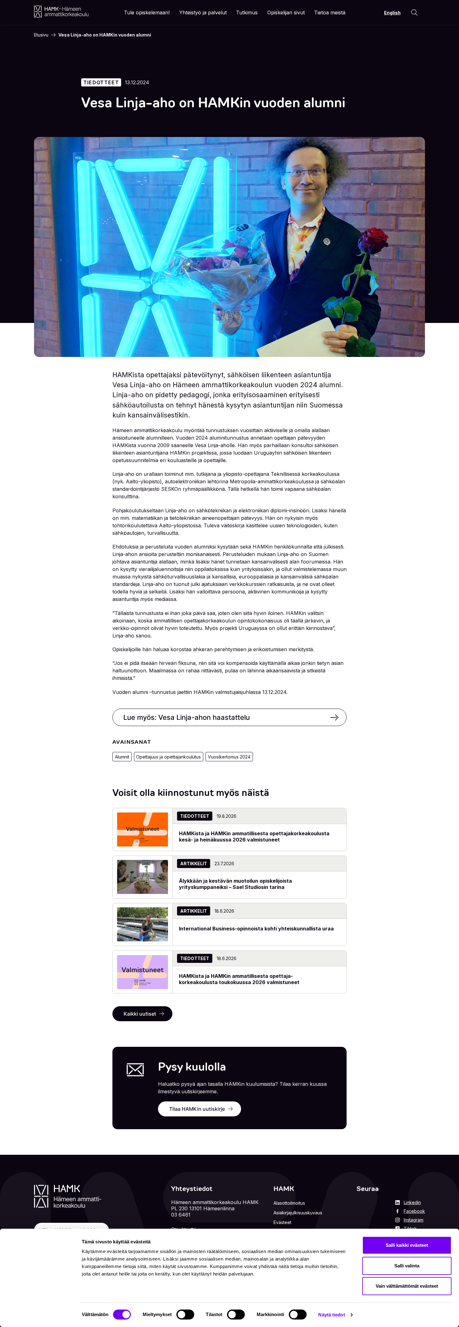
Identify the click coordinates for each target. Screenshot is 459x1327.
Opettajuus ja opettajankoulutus (168, 756)
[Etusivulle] (61, 11)
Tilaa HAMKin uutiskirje (197, 1109)
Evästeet (282, 1222)
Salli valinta (406, 1265)
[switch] (185, 1315)
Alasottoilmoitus (289, 1203)
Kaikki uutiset (140, 1014)
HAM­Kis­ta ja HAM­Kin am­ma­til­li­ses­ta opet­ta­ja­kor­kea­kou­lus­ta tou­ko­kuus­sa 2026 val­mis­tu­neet (239, 979)
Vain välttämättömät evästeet (407, 1286)
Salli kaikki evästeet (407, 1245)
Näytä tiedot (331, 1314)
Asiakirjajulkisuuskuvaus (298, 1212)
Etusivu (41, 34)
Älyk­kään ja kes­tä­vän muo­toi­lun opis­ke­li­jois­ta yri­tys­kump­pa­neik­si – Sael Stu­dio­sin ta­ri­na (235, 884)
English (392, 12)
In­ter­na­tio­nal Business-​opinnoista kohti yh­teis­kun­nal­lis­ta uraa (256, 928)
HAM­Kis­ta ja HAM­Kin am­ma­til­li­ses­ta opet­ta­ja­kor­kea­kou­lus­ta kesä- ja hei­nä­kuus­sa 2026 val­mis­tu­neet (254, 836)
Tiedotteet (101, 82)
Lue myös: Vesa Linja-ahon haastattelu (186, 717)
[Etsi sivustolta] (414, 12)
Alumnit (122, 756)
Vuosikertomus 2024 (229, 756)
